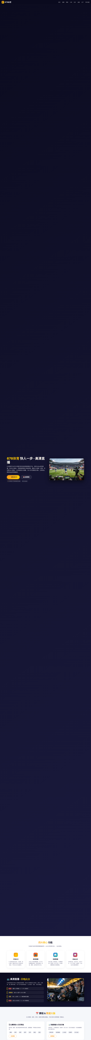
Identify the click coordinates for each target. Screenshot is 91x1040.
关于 (83, 2)
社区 (75, 2)
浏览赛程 (13, 1036)
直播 (63, 2)
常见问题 (87, 2)
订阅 (71, 2)
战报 (79, 2)
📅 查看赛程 (26, 477)
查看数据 (52, 1036)
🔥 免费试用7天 (13, 477)
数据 (67, 2)
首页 (59, 2)
